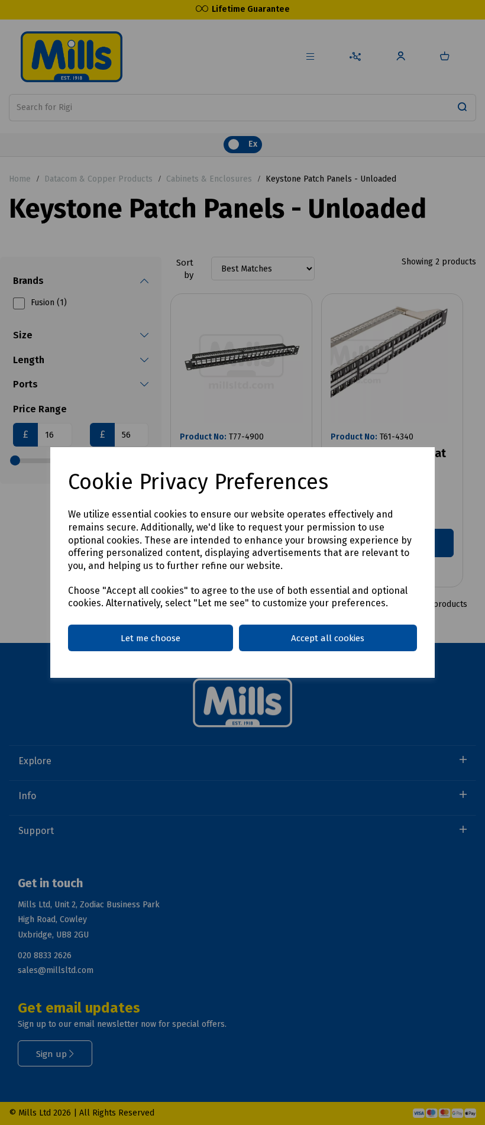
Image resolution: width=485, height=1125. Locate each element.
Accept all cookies (327, 638)
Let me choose (150, 638)
